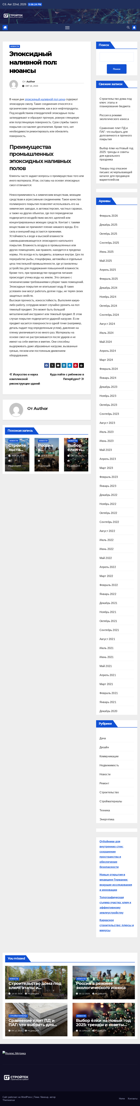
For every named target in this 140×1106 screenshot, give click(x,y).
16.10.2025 (85, 1031)
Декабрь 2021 (108, 603)
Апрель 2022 (108, 567)
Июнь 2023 (107, 440)
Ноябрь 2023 (108, 395)
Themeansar (9, 1100)
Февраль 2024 (109, 368)
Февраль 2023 (109, 477)
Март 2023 (106, 467)
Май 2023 (106, 449)
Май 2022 (106, 558)
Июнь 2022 (107, 549)
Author (30, 81)
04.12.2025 (17, 1031)
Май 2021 (106, 666)
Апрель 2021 (108, 675)
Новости (14, 46)
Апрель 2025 (108, 269)
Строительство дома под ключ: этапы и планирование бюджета (116, 102)
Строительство (109, 792)
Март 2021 (106, 684)
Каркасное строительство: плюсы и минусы (117, 925)
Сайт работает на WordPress (18, 1097)
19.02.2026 (17, 994)
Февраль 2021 (109, 693)
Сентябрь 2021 (109, 630)
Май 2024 (106, 341)
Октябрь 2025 (108, 233)
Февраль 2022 (109, 585)
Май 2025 (106, 260)
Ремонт (104, 783)
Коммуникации (109, 756)
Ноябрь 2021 (108, 612)
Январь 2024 (108, 377)
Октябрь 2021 (108, 621)
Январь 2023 (108, 486)
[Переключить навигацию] (67, 27)
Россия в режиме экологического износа (100, 985)
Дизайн (104, 747)
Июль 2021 (107, 648)
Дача (103, 738)
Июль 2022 (107, 540)
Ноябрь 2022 (108, 504)
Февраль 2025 (109, 278)
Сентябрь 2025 (109, 242)
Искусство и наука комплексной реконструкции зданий (24, 379)
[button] (128, 27)
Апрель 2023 (108, 458)
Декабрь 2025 (108, 224)
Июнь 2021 (107, 657)
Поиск (104, 45)
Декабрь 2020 (108, 711)
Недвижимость (109, 765)
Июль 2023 (107, 431)
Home (122, 1098)
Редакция (33, 994)
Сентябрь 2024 (109, 314)
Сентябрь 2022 (109, 522)
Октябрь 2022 (108, 513)
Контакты (132, 1098)
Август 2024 (107, 323)
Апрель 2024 (108, 350)
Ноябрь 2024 (108, 296)
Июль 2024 (107, 332)
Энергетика (107, 819)
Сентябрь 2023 (109, 413)
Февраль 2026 (109, 215)
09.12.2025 (85, 994)
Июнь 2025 (107, 251)
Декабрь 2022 (108, 495)
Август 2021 (107, 639)
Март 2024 (106, 359)
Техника (105, 810)
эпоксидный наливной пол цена (45, 99)
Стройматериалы (111, 801)
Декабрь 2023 (108, 386)
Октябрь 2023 (108, 404)
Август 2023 (107, 422)
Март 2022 (106, 576)
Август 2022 (107, 531)
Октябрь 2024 (108, 305)
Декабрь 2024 (108, 287)
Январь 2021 (108, 702)
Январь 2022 (108, 594)
